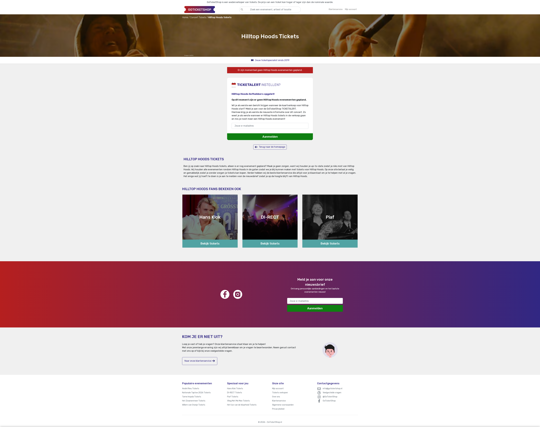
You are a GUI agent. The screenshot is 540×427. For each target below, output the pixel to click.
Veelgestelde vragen (332, 392)
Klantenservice (279, 401)
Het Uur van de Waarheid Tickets (241, 405)
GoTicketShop (329, 401)
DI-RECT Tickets (234, 392)
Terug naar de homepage (271, 147)
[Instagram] (237, 294)
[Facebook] (225, 294)
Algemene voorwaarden (283, 405)
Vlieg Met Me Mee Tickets (238, 401)
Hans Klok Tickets (235, 388)
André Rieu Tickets (190, 388)
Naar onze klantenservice (197, 361)
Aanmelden (270, 136)
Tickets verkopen (280, 392)
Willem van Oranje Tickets (193, 405)
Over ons (276, 397)
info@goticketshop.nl (332, 388)
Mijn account (278, 388)
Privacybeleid (278, 409)
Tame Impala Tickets (191, 397)
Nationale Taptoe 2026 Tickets (196, 392)
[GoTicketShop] (210, 9)
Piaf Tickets (232, 397)
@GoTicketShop (330, 397)
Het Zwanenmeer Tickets (193, 401)
